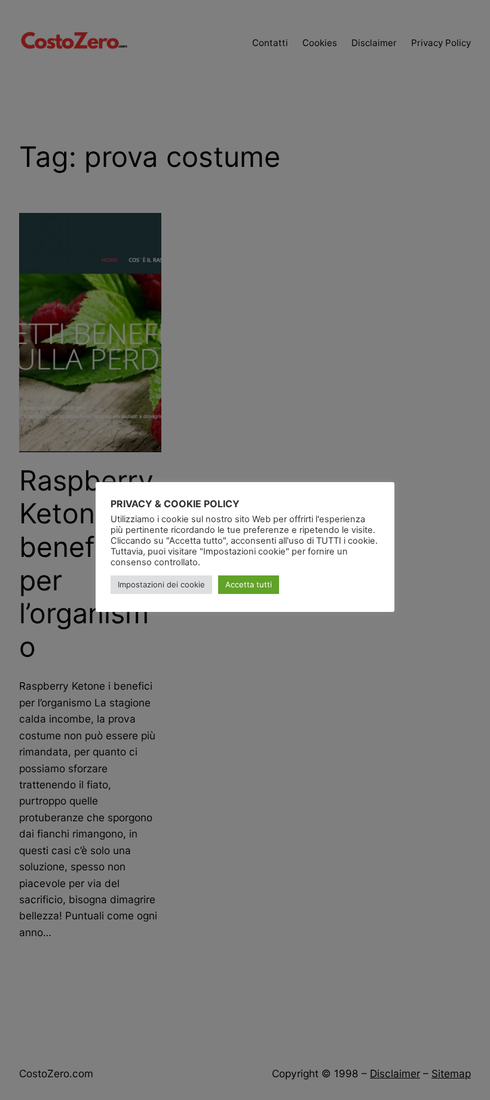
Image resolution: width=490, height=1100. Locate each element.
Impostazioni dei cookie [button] (161, 584)
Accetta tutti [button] (248, 584)
